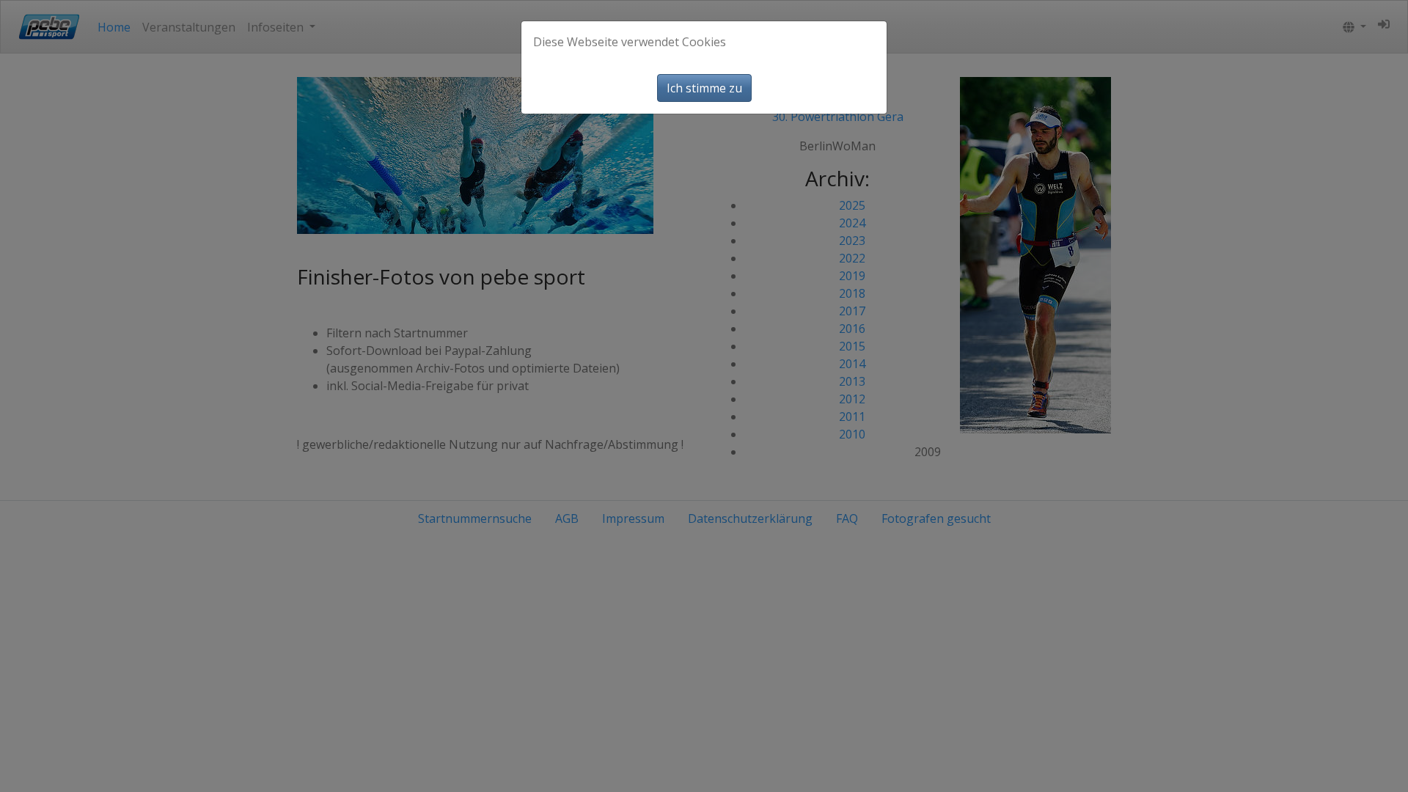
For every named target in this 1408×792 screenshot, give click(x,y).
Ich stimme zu (704, 88)
